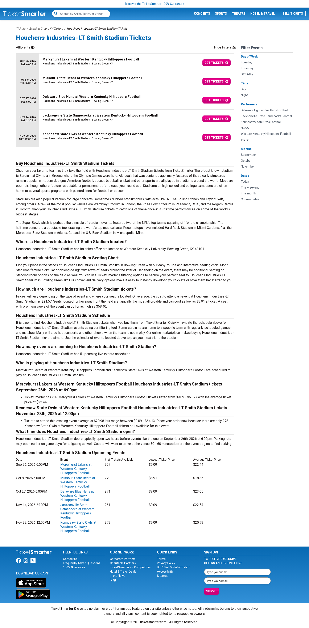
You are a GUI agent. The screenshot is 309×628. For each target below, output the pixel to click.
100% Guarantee (74, 567)
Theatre (238, 14)
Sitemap (162, 575)
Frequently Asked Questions (81, 563)
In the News (117, 575)
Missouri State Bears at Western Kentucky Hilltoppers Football (77, 482)
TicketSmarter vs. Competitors (130, 567)
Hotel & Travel (262, 14)
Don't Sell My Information (173, 567)
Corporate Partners (123, 559)
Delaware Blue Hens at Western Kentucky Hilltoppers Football (77, 495)
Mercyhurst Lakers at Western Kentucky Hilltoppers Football (75, 469)
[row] (125, 63)
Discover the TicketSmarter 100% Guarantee (154, 3)
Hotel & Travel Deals (123, 571)
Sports (221, 14)
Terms (161, 559)
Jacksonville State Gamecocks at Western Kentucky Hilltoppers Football (77, 511)
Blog (113, 580)
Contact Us (70, 559)
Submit (211, 591)
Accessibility (165, 571)
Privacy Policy (166, 563)
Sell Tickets (293, 14)
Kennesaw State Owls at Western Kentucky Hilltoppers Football (78, 526)
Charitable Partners (123, 563)
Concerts (202, 14)
